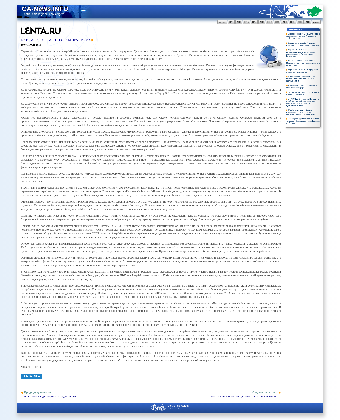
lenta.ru (29, 376)
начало (222, 22)
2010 (285, 22)
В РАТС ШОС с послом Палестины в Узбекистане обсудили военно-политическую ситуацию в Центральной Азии (302, 102)
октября (295, 30)
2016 (239, 22)
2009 (292, 22)
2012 (269, 22)
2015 (246, 22)
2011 (277, 22)
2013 (262, 22)
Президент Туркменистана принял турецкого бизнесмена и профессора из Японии (303, 121)
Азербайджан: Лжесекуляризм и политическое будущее (301, 86)
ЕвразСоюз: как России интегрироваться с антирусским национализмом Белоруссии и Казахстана (300, 53)
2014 (254, 22)
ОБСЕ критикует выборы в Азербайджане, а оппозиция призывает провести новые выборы (302, 112)
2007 (308, 22)
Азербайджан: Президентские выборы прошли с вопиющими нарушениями (300, 78)
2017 (231, 22)
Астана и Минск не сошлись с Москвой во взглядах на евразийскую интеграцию (303, 63)
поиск (316, 22)
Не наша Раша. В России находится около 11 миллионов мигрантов (244, 396)
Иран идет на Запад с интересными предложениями (50, 396)
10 (289, 30)
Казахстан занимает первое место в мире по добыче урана (302, 93)
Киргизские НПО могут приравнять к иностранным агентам (303, 71)
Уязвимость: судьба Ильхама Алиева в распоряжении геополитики (302, 44)
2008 (300, 22)
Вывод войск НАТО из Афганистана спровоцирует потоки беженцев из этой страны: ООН (303, 36)
